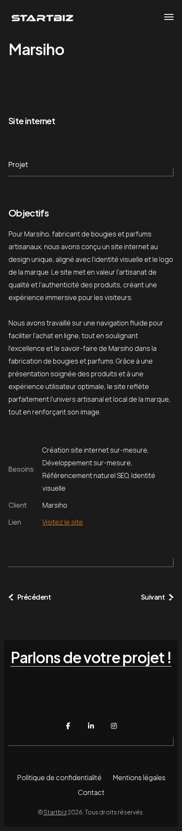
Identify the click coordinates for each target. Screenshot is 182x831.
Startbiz (55, 812)
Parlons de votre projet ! (91, 658)
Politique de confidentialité (59, 777)
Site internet (31, 120)
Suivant (153, 596)
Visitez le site (62, 522)
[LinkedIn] (91, 725)
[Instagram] (113, 725)
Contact (91, 792)
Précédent (34, 596)
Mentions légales (139, 777)
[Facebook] (68, 725)
